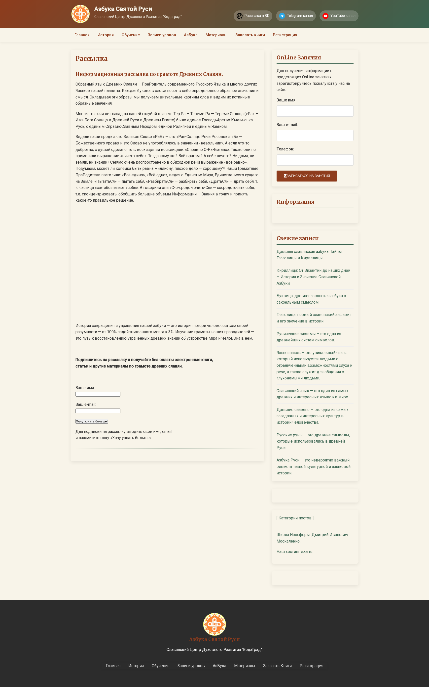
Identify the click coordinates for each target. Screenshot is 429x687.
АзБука (191, 35)
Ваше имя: (286, 100)
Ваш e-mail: (287, 124)
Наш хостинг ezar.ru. (295, 551)
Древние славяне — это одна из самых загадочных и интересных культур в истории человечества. (313, 416)
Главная (82, 35)
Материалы (216, 35)
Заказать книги (250, 35)
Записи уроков (162, 35)
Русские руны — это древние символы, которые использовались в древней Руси (313, 441)
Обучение (131, 35)
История (106, 35)
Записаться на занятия (308, 176)
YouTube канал (343, 16)
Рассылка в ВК (257, 16)
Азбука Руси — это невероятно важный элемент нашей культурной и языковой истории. (314, 466)
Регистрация (285, 35)
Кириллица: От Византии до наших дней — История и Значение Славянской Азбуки (313, 276)
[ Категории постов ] (295, 518)
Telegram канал (300, 16)
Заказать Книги (277, 665)
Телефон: (285, 149)
